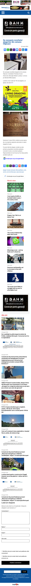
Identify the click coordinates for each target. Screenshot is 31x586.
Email (3, 532)
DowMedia (16, 578)
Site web (4, 538)
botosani (13, 170)
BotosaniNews (19, 170)
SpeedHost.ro (22, 577)
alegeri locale (6, 170)
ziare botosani (20, 172)
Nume (4, 527)
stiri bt (4, 172)
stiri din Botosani (11, 172)
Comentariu (5, 511)
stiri (25, 170)
